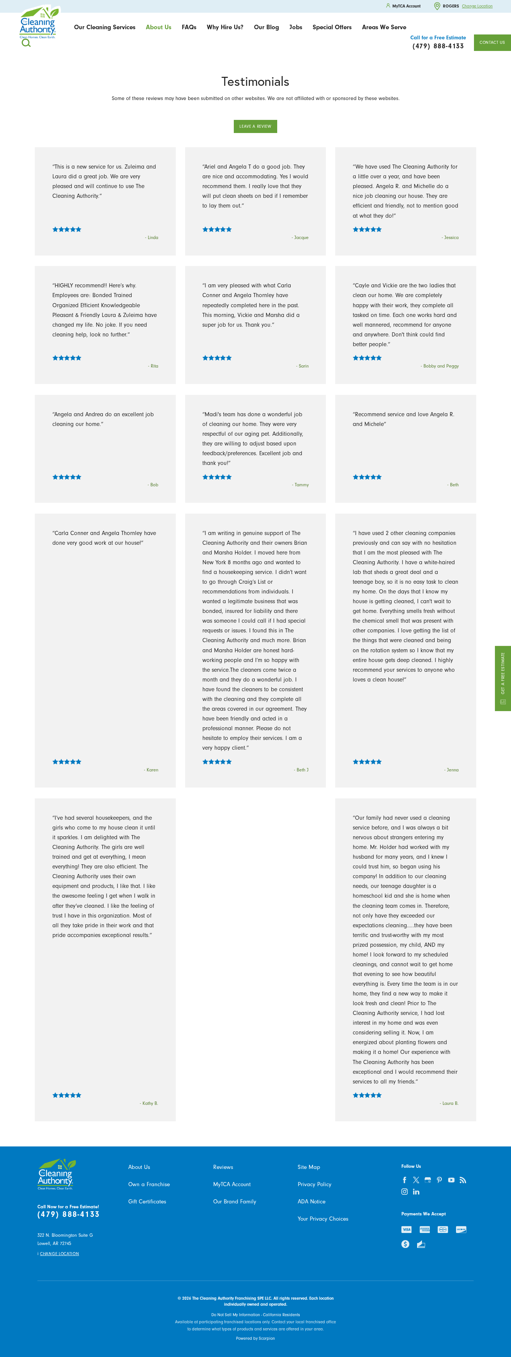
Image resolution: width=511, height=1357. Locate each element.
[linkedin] (415, 1191)
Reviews (223, 1167)
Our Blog (266, 27)
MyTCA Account (232, 1184)
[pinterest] (439, 1180)
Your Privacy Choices (323, 1218)
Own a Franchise (149, 1184)
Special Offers (332, 27)
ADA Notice (311, 1201)
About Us (158, 27)
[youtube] (451, 1180)
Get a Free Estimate (503, 673)
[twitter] (415, 1180)
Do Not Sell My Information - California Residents (255, 1314)
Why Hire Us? (225, 27)
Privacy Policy (314, 1184)
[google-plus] (427, 1180)
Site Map (309, 1167)
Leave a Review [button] (255, 126)
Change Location (477, 6)
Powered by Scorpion (255, 1338)
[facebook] (404, 1180)
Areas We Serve (384, 27)
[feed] (462, 1180)
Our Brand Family (234, 1201)
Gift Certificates (147, 1201)
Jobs (296, 27)
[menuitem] (105, 27)
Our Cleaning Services (104, 27)
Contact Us (492, 42)
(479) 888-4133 (68, 1214)
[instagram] (404, 1191)
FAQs (189, 27)
